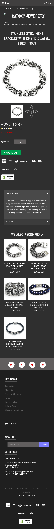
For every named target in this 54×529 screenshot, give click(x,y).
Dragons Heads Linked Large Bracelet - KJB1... (39, 266)
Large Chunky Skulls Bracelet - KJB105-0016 (14, 266)
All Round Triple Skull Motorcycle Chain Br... (14, 305)
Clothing (45, 488)
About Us (9, 390)
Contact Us (9, 386)
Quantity (5, 141)
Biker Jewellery (21, 488)
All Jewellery (9, 488)
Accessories (26, 492)
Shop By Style (34, 488)
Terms (7, 398)
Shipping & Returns (13, 394)
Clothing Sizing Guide (14, 410)
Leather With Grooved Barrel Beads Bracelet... (14, 343)
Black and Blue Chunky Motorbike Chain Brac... (39, 305)
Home (6, 22)
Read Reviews (7, 133)
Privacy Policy (11, 402)
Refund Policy (11, 406)
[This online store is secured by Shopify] (7, 179)
